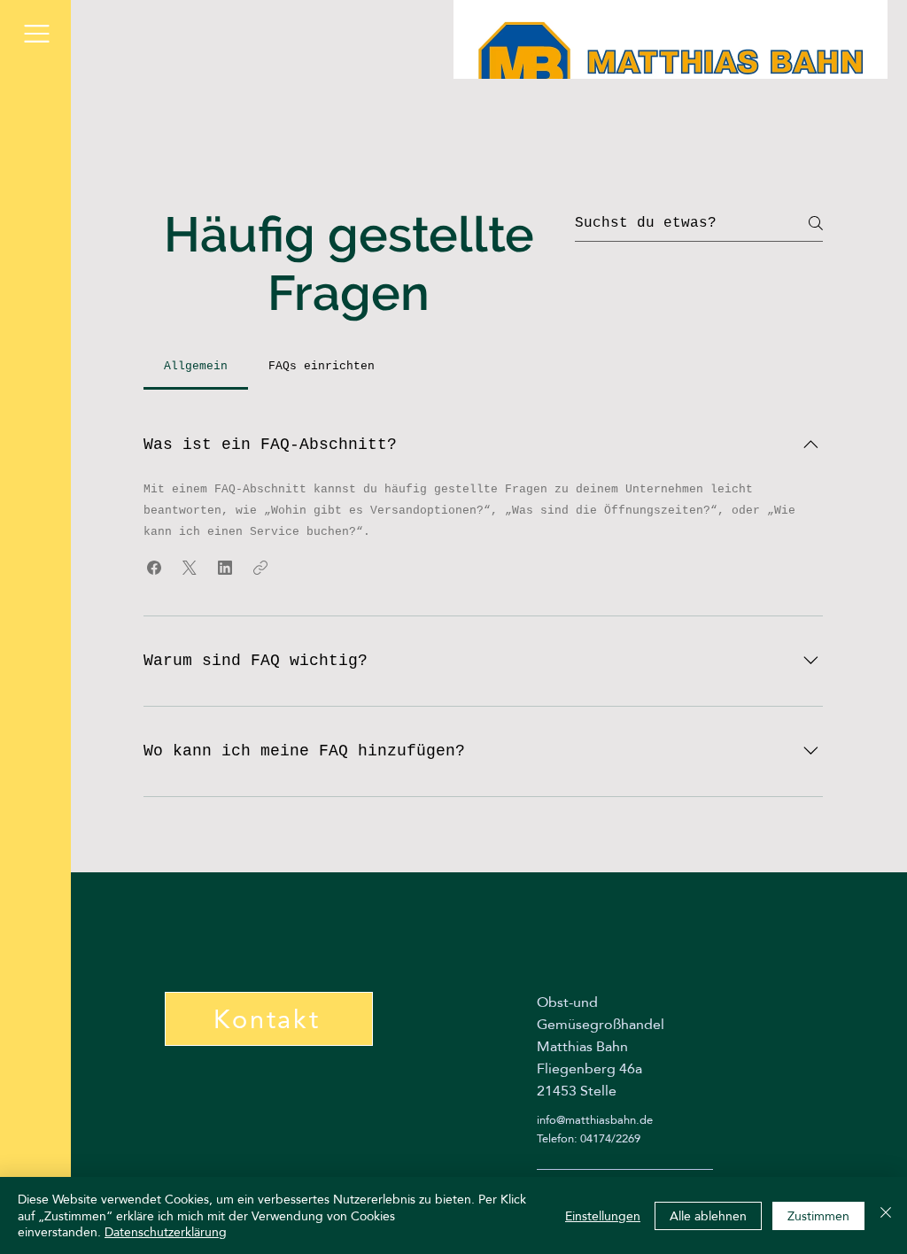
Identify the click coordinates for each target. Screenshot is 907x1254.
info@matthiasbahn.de (595, 1119)
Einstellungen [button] (602, 1215)
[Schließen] (885, 1215)
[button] (37, 34)
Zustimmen (818, 1215)
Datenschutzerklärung (166, 1231)
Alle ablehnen (708, 1215)
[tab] (195, 367)
